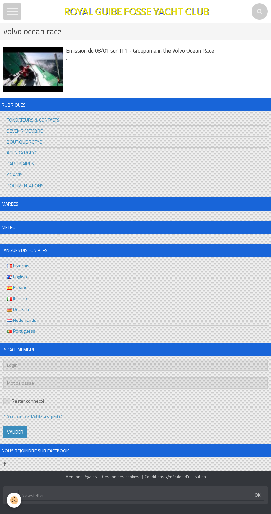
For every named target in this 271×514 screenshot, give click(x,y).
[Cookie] (14, 500)
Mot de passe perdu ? (46, 416)
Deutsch (20, 309)
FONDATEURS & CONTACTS (33, 119)
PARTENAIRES (20, 163)
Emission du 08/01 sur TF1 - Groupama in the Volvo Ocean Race (140, 50)
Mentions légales (81, 477)
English (19, 276)
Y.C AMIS (15, 174)
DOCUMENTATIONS (25, 185)
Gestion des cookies (120, 477)
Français (20, 265)
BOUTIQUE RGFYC (24, 141)
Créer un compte (16, 416)
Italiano (19, 298)
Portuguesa (23, 330)
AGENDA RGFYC (22, 152)
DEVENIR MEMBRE (25, 130)
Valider (15, 431)
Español (20, 287)
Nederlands (24, 320)
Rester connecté (28, 400)
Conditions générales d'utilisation (175, 477)
